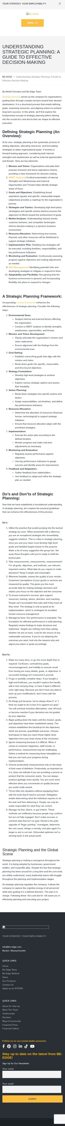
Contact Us (7, 984)
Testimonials (8, 1013)
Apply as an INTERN (12, 988)
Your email (8, 1083)
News (5, 977)
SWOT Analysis (17, 177)
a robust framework (26, 302)
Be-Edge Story (9, 969)
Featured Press (10, 1025)
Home (5, 966)
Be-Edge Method (10, 973)
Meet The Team (10, 1009)
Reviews (6, 1017)
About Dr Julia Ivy (11, 1006)
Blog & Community (11, 1021)
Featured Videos (10, 1028)
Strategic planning (11, 96)
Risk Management (18, 267)
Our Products (9, 981)
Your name (8, 1068)
